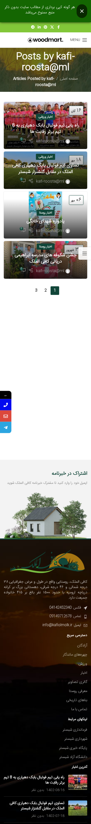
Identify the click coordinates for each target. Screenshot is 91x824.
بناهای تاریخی (76, 700)
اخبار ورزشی (45, 116)
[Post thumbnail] (77, 784)
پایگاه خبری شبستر (73, 748)
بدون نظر (37, 790)
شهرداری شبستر (75, 739)
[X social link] (52, 27)
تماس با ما (79, 709)
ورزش (82, 663)
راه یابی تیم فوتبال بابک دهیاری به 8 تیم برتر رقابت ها (45, 129)
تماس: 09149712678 (65, 616)
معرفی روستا (78, 691)
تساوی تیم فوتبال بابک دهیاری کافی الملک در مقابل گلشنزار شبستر (45, 169)
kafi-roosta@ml (48, 62)
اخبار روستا (45, 212)
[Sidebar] (84, 253)
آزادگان (82, 645)
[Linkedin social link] (39, 27)
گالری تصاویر (77, 682)
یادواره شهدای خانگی (45, 221)
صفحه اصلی (69, 79)
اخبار (84, 673)
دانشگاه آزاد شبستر (73, 757)
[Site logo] (45, 40)
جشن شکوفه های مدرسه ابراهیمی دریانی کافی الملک (46, 258)
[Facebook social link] (58, 27)
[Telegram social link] (33, 27)
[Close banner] (82, 11)
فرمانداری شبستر (75, 729)
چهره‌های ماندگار (75, 654)
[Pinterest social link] (45, 27)
